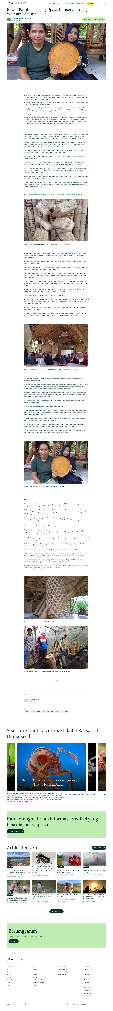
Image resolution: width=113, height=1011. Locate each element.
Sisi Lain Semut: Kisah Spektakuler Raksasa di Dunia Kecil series (87, 794)
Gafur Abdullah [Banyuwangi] (21, 18)
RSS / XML (87, 988)
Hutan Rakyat (36, 711)
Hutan (27, 711)
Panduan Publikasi (38, 982)
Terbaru (9, 985)
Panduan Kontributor (39, 980)
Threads (86, 982)
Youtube (86, 974)
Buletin (13, 941)
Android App (87, 993)
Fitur (48, 3)
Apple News (87, 996)
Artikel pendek (80, 3)
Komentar (87, 19)
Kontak (35, 972)
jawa (20, 20)
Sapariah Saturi (34, 699)
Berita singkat (11, 980)
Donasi (90, 3)
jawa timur (65, 711)
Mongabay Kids (62, 972)
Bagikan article (98, 19)
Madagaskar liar (63, 969)
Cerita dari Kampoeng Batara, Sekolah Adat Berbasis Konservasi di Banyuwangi (56, 194)
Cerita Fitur (10, 982)
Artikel (72, 3)
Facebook (87, 980)
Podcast (59, 3)
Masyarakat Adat (48, 711)
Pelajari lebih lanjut (14, 831)
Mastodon (87, 990)
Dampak (35, 985)
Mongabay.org (62, 974)
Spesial (66, 3)
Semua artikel (98, 847)
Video (53, 3)
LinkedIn (86, 969)
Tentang (35, 969)
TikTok (86, 985)
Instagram (87, 972)
